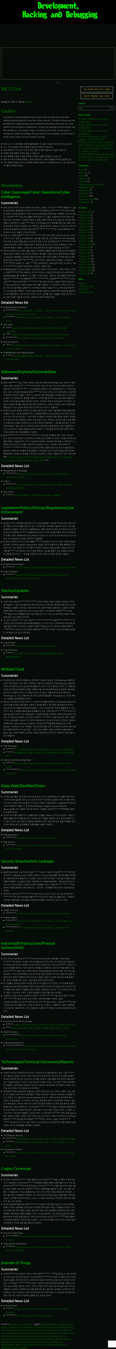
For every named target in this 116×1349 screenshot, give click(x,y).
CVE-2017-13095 (45, 1330)
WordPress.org (86, 292)
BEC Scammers (60, 1324)
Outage (25, 1342)
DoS (16, 1336)
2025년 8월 (85, 218)
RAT (60, 1342)
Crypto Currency (25, 1327)
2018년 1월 (85, 262)
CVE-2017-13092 (30, 457)
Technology (85, 202)
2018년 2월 (85, 259)
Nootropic (84, 193)
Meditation (85, 187)
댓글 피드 (84, 289)
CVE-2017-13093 (45, 457)
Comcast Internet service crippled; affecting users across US (44, 1024)
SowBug (18, 1345)
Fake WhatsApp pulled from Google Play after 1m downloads (45, 749)
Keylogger (36, 1339)
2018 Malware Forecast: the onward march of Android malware (46, 1139)
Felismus (53, 1336)
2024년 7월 (85, 229)
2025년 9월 (85, 215)
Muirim (67, 1339)
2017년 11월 (85, 267)
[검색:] (94, 108)
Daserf (71, 1333)
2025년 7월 (85, 221)
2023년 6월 (85, 247)
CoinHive (12, 1327)
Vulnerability (59, 1345)
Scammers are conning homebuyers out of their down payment (40, 334)
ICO (59, 1336)
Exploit (35, 1336)
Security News (25, 1324)
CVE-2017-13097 (37, 460)
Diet (82, 170)
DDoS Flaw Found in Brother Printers (33, 1315)
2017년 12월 (85, 265)
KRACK (44, 1339)
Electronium (25, 1336)
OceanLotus (15, 1342)
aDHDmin (29, 102)
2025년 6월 (85, 224)
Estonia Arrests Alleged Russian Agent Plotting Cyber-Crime (45, 567)
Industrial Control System (14, 1339)
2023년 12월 (85, 244)
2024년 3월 (85, 235)
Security (14, 1324)
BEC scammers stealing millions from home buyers (41, 338)
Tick (39, 1345)
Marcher (59, 1339)
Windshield (6, 1348)
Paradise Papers (50, 1342)
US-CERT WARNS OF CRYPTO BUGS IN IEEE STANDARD (37, 495)
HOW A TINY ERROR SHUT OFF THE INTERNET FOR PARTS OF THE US (40, 1028)
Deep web (10, 1336)
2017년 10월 (85, 270)
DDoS (3, 1336)
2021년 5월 (85, 250)
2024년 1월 (85, 241)
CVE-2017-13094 (60, 457)
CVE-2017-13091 (15, 457)
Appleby (43, 1324)
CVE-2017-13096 (22, 460)
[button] (58, 82)
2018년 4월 (85, 253)
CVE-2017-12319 (41, 1327)
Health (83, 181)
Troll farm (47, 1345)
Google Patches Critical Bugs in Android (36, 646)
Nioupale (5, 1342)
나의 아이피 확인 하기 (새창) (96, 89)
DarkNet (63, 1333)
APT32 (50, 1324)
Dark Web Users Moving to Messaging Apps (36, 838)
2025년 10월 (85, 212)
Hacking (83, 178)
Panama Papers (35, 1342)
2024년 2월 (85, 238)
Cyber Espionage (35, 1333)
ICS (63, 1336)
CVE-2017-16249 (19, 1333)
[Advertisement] (58, 64)
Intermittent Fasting (90, 184)
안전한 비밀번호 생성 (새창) (96, 96)
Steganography (29, 1345)
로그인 (83, 283)
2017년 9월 (85, 273)
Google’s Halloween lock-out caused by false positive (43, 913)
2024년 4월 (85, 232)
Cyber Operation (51, 1333)
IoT (29, 1339)
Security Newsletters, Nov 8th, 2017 (19, 96)
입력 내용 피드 (87, 286)
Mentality (84, 190)
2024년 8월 (85, 226)
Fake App (44, 1336)
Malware (51, 1339)
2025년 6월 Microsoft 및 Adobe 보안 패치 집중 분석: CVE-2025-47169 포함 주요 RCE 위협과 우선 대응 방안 (97, 157)
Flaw (82, 176)
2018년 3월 (85, 256)
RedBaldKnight (7, 1345)
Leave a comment (20, 1348)
